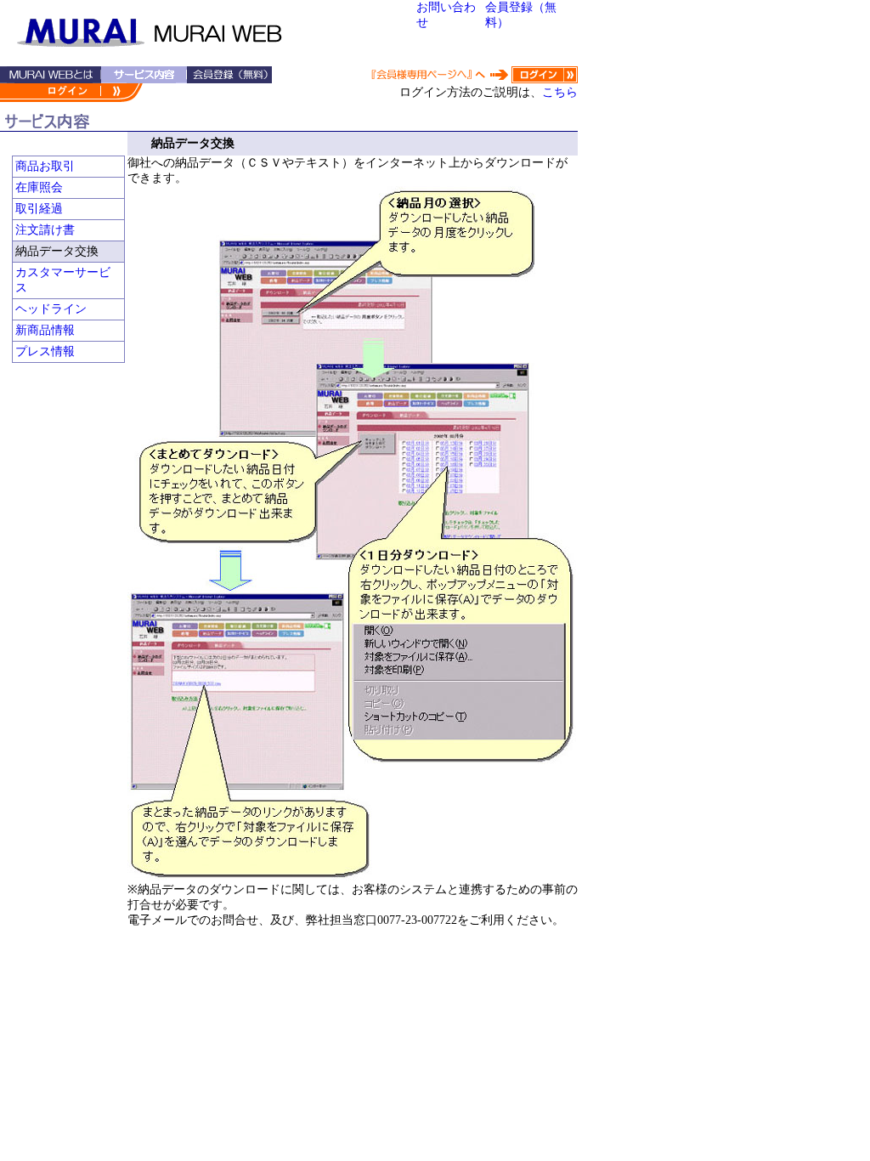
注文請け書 (45, 230)
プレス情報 (45, 351)
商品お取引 (45, 166)
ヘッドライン (51, 309)
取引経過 (39, 208)
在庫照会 (39, 187)
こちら (560, 92)
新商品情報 (45, 330)
